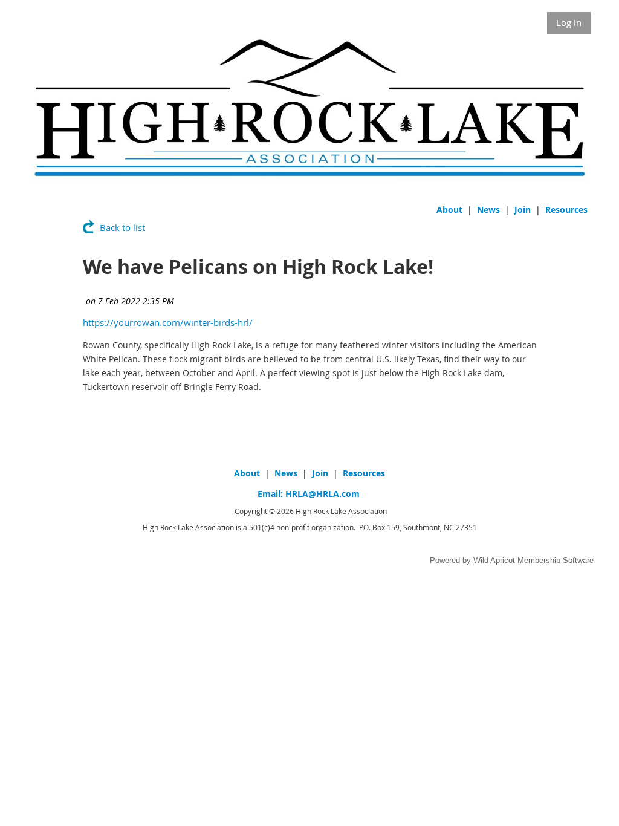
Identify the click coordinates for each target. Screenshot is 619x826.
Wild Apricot (494, 560)
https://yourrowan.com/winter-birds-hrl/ (168, 322)
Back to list (122, 227)
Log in (569, 22)
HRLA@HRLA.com (322, 493)
